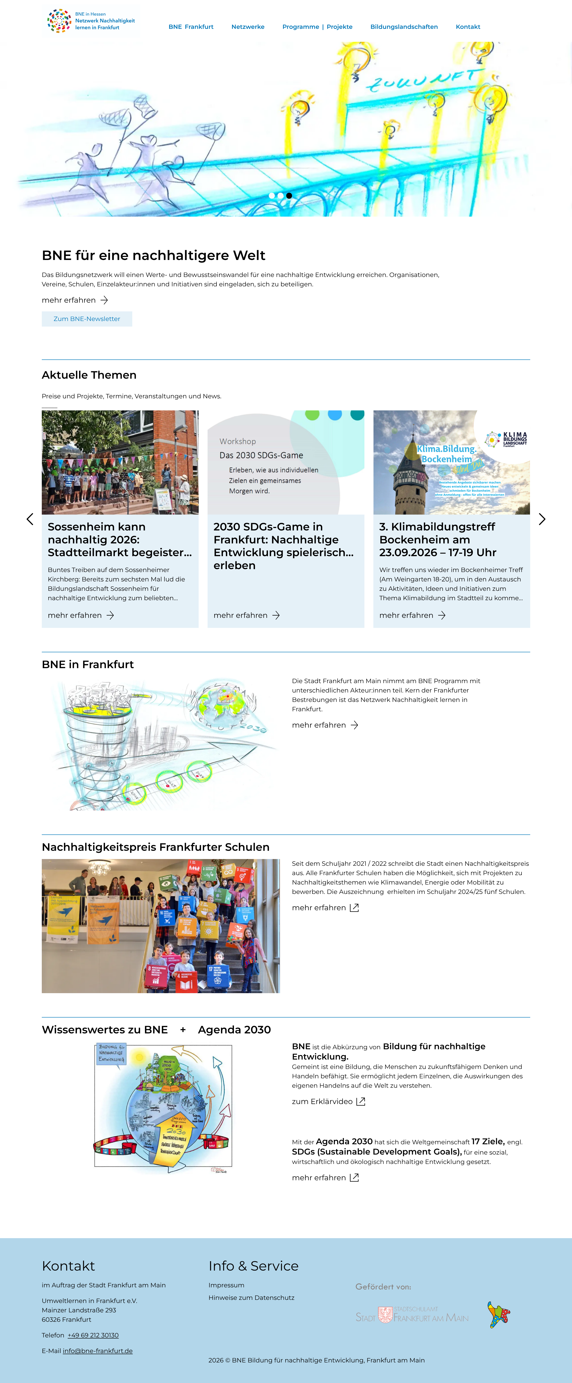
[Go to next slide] (1, 130)
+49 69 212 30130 (93, 1335)
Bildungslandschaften (404, 26)
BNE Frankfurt (191, 26)
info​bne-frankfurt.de (98, 1351)
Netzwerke (248, 26)
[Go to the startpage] (91, 21)
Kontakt (468, 26)
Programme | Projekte (317, 26)
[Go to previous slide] (30, 519)
